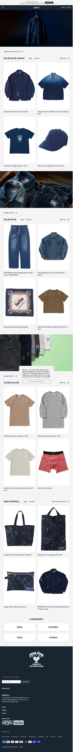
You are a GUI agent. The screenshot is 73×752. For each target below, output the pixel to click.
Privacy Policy (15, 736)
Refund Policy (23, 736)
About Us (60, 736)
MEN (30, 68)
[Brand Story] (36, 197)
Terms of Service (5, 736)
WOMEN (37, 68)
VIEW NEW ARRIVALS (57, 503)
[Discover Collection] (36, 38)
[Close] (51, 368)
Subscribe (25, 681)
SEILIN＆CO (6, 731)
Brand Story (9, 220)
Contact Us (53, 736)
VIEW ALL (61, 68)
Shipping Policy (32, 736)
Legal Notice (41, 736)
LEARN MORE (49, 2)
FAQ (47, 736)
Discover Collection (12, 61)
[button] (3, 7)
